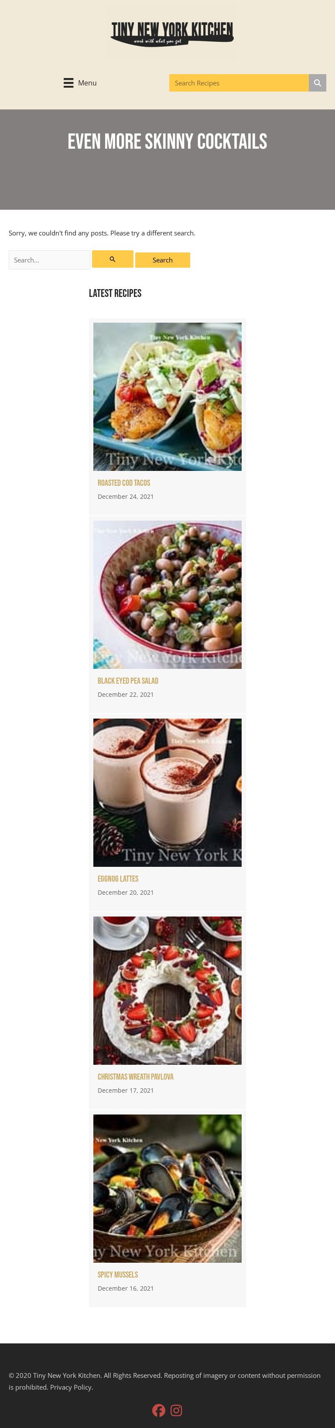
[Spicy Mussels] (167, 1208)
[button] (159, 1410)
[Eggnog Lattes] (167, 812)
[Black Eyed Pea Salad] (167, 614)
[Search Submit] (112, 258)
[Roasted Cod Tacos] (167, 416)
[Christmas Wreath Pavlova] (167, 1010)
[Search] (317, 83)
